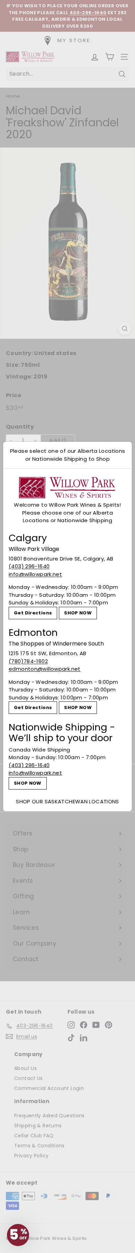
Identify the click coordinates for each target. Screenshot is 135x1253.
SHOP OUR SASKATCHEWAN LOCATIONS (67, 801)
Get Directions (33, 613)
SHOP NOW (78, 613)
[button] (18, 1235)
